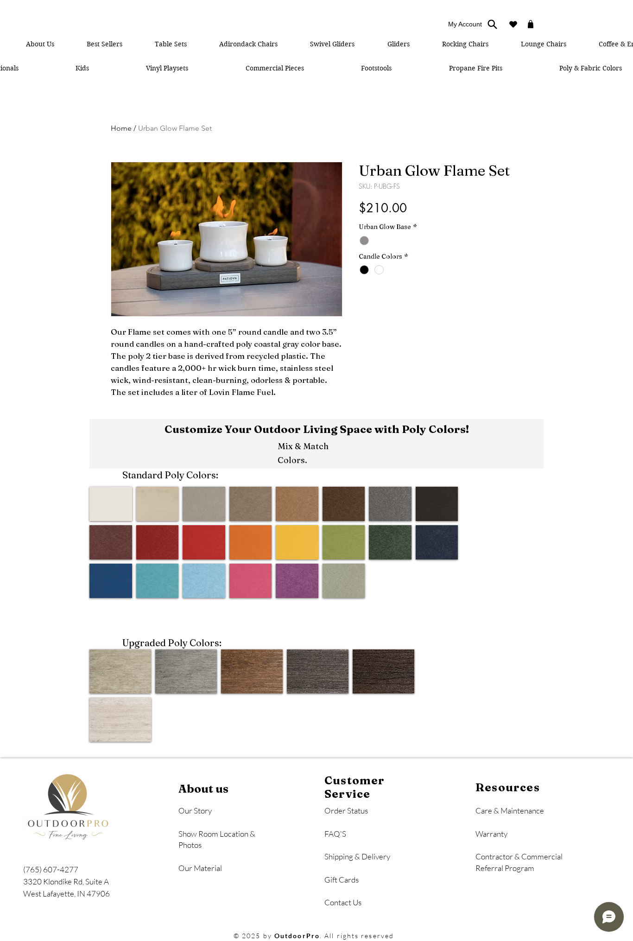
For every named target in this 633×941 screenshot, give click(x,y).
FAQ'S (335, 834)
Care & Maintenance (509, 810)
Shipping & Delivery (357, 856)
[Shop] (531, 24)
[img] (110, 504)
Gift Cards (341, 879)
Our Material (200, 868)
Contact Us (342, 902)
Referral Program (504, 868)
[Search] (492, 24)
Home (121, 128)
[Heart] (513, 24)
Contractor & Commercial (519, 856)
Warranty (491, 834)
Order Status (346, 810)
